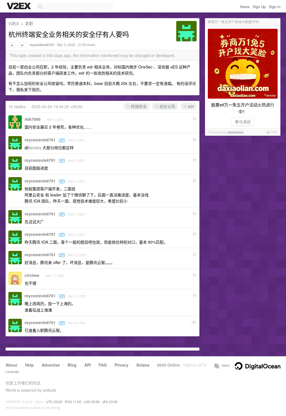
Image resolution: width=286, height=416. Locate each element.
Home (244, 6)
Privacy (121, 365)
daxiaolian (236, 132)
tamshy (34, 147)
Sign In (274, 6)
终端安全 (138, 106)
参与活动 (243, 121)
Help (29, 365)
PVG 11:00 (73, 401)
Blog (72, 365)
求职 (29, 23)
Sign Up (259, 6)
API (87, 365)
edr (190, 106)
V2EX (13, 23)
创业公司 (166, 106)
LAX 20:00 (92, 401)
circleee (32, 275)
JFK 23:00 (110, 401)
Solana (142, 365)
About (11, 365)
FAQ (103, 365)
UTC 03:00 (54, 401)
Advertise (51, 365)
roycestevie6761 (42, 44)
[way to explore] (20, 6)
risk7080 (32, 119)
